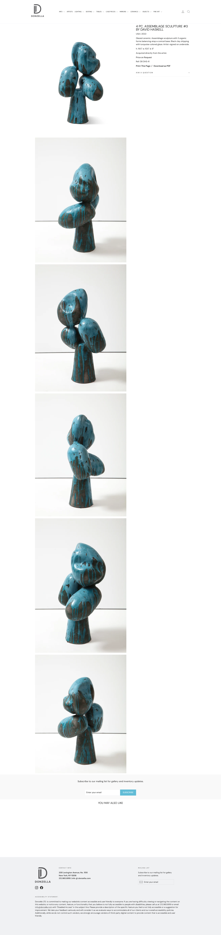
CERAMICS (134, 12)
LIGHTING (78, 12)
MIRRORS (123, 12)
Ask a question (144, 73)
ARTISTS (70, 12)
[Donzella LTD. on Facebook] (41, 887)
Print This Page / (144, 66)
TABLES (99, 12)
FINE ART (156, 12)
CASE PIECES (111, 12)
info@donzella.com (43, 907)
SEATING (89, 12)
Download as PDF (162, 66)
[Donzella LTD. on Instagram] (36, 887)
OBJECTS (146, 12)
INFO (61, 12)
